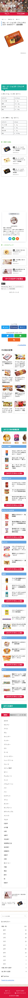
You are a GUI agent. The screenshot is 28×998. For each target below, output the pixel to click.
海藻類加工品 (8, 843)
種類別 (5, 715)
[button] (25, 916)
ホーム (8, 991)
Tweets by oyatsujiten (7, 980)
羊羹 (5, 867)
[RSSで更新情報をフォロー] (17, 238)
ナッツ (6, 780)
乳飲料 (6, 823)
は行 (14, 949)
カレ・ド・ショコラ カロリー (17, 286)
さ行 (14, 937)
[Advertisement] (14, 69)
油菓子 (6, 835)
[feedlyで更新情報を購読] (13, 238)
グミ (5, 748)
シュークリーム (8, 760)
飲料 (5, 875)
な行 (14, 945)
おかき (6, 721)
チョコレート (5, 288)
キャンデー (7, 736)
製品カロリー (14, 715)
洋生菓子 (6, 839)
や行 (14, 956)
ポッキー (6, 804)
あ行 (14, 930)
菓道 (5, 871)
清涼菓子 (6, 847)
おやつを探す (21, 991)
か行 (4, 283)
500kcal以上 (5, 286)
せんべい (6, 725)
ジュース (6, 764)
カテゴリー (8, 993)
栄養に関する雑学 (14, 968)
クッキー (6, 740)
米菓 (5, 859)
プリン (6, 800)
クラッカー (7, 744)
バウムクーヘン (8, 784)
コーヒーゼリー (8, 756)
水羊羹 (6, 827)
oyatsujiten (14, 226)
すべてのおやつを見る (14, 278)
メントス (6, 815)
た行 (14, 941)
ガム (5, 732)
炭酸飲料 (6, 851)
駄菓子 (6, 883)
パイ (5, 788)
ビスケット (7, 796)
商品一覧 (14, 926)
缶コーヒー (7, 863)
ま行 (14, 953)
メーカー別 (22, 715)
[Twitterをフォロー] (10, 238)
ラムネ (6, 819)
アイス (6, 729)
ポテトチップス (8, 812)
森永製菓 (13, 288)
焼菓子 (6, 855)
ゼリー (6, 772)
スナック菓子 (8, 768)
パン (5, 792)
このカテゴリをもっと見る (14, 473)
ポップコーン (8, 808)
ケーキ (6, 752)
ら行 (14, 960)
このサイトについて (21, 993)
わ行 (14, 964)
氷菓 (5, 831)
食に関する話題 (14, 971)
